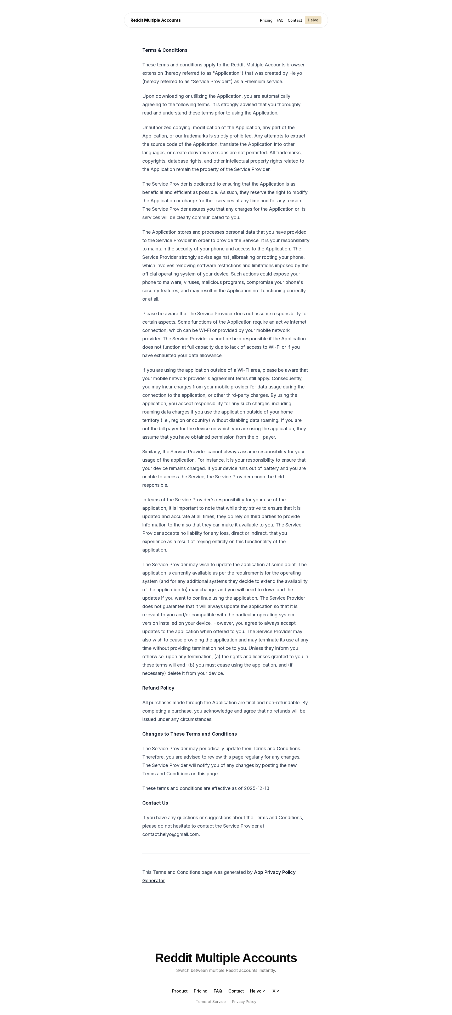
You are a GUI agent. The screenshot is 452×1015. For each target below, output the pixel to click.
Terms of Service (211, 1001)
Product (180, 991)
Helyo (313, 20)
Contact (295, 20)
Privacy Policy (244, 1001)
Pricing (266, 20)
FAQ (280, 20)
